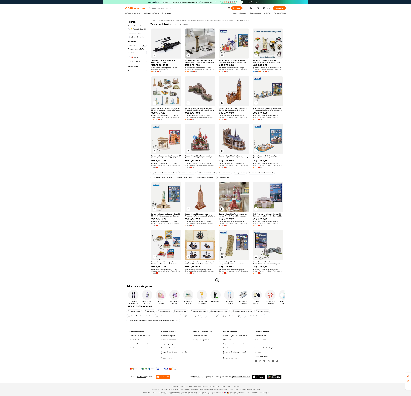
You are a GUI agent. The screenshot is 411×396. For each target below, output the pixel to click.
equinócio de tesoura (187, 173)
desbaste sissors (165, 311)
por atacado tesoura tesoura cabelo (262, 173)
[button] (229, 8)
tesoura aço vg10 (213, 316)
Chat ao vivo (227, 340)
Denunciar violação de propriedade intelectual (234, 353)
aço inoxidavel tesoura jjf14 (232, 316)
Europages (236, 386)
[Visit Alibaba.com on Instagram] (268, 361)
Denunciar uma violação (231, 358)
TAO (222, 386)
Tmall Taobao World (195, 386)
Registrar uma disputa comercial (234, 344)
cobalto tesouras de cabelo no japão (169, 316)
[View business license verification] (225, 393)
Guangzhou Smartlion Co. (159, 69)
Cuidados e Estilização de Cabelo (193, 20)
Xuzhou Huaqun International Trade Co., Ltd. (199, 69)
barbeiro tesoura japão (185, 177)
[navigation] (137, 150)
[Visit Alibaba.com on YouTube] (273, 361)
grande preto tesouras (199, 311)
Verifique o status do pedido (264, 344)
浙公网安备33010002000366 (240, 393)
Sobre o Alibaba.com (137, 331)
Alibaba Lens (141, 377)
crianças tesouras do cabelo (243, 311)
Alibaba (152, 20)
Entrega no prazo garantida (170, 344)
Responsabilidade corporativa (139, 344)
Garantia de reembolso (168, 340)
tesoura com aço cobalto (193, 316)
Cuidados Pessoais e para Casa (169, 20)
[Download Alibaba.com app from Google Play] (274, 377)
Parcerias (258, 352)
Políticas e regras (166, 358)
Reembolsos (227, 348)
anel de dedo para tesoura (220, 311)
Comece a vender (260, 340)
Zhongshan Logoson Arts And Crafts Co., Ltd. (268, 69)
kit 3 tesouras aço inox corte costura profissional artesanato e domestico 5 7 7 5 (154, 320)
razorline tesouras (263, 311)
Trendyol (228, 386)
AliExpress (175, 386)
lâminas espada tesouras (205, 177)
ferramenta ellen (181, 311)
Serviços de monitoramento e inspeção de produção (174, 353)
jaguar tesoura (226, 173)
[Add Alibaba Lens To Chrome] (163, 377)
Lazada (205, 386)
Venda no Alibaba (260, 336)
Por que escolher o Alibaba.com (140, 336)
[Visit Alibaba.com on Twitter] (264, 361)
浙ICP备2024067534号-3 (260, 393)
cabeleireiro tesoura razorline (163, 177)
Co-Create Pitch (135, 340)
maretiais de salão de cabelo (255, 316)
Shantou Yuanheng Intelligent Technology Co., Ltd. (234, 69)
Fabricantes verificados (200, 336)
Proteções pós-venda (168, 348)
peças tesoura (241, 173)
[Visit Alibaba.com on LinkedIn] (260, 361)
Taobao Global (214, 386)
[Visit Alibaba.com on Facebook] (256, 361)
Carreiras (133, 348)
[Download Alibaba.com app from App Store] (258, 377)
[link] (408, 375)
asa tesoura (150, 311)
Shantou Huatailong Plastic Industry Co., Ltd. (166, 117)
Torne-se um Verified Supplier (264, 348)
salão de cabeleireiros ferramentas (164, 173)
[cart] (258, 8)
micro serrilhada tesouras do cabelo (141, 316)
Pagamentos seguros (168, 336)
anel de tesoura (224, 177)
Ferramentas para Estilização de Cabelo (220, 20)
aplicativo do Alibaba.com (241, 377)
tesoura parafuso (135, 311)
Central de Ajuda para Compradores (235, 336)
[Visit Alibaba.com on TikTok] (277, 361)
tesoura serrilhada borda (207, 173)
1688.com (183, 386)
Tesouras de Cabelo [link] (243, 20)
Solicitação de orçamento (200, 340)
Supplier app (198, 377)
